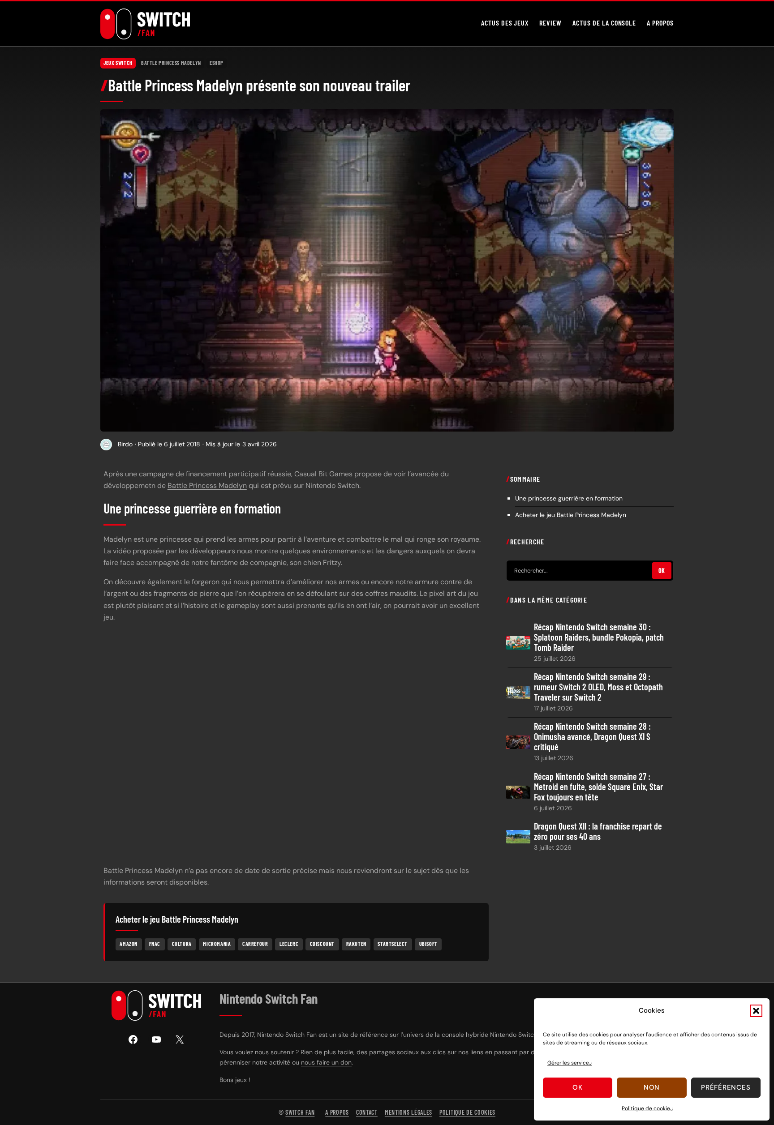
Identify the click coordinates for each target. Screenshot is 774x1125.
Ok (577, 1087)
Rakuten (356, 944)
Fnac (154, 944)
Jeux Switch (118, 63)
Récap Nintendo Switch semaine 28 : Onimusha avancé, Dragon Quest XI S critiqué (592, 736)
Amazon (129, 944)
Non (652, 1087)
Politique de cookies (647, 1108)
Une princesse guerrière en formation (569, 498)
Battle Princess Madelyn (171, 63)
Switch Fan (299, 1112)
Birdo (125, 444)
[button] (756, 1010)
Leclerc (289, 944)
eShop (217, 63)
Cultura (182, 944)
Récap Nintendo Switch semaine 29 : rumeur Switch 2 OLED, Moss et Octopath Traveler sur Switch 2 (598, 687)
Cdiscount (322, 944)
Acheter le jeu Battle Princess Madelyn (570, 514)
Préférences (725, 1087)
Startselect (393, 944)
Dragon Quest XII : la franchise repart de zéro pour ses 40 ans (598, 831)
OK (661, 570)
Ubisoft (428, 944)
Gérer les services (569, 1062)
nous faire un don (326, 1062)
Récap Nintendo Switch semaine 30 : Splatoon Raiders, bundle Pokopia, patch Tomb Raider (599, 637)
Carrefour (255, 944)
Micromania (217, 944)
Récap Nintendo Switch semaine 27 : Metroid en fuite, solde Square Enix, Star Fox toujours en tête (598, 786)
